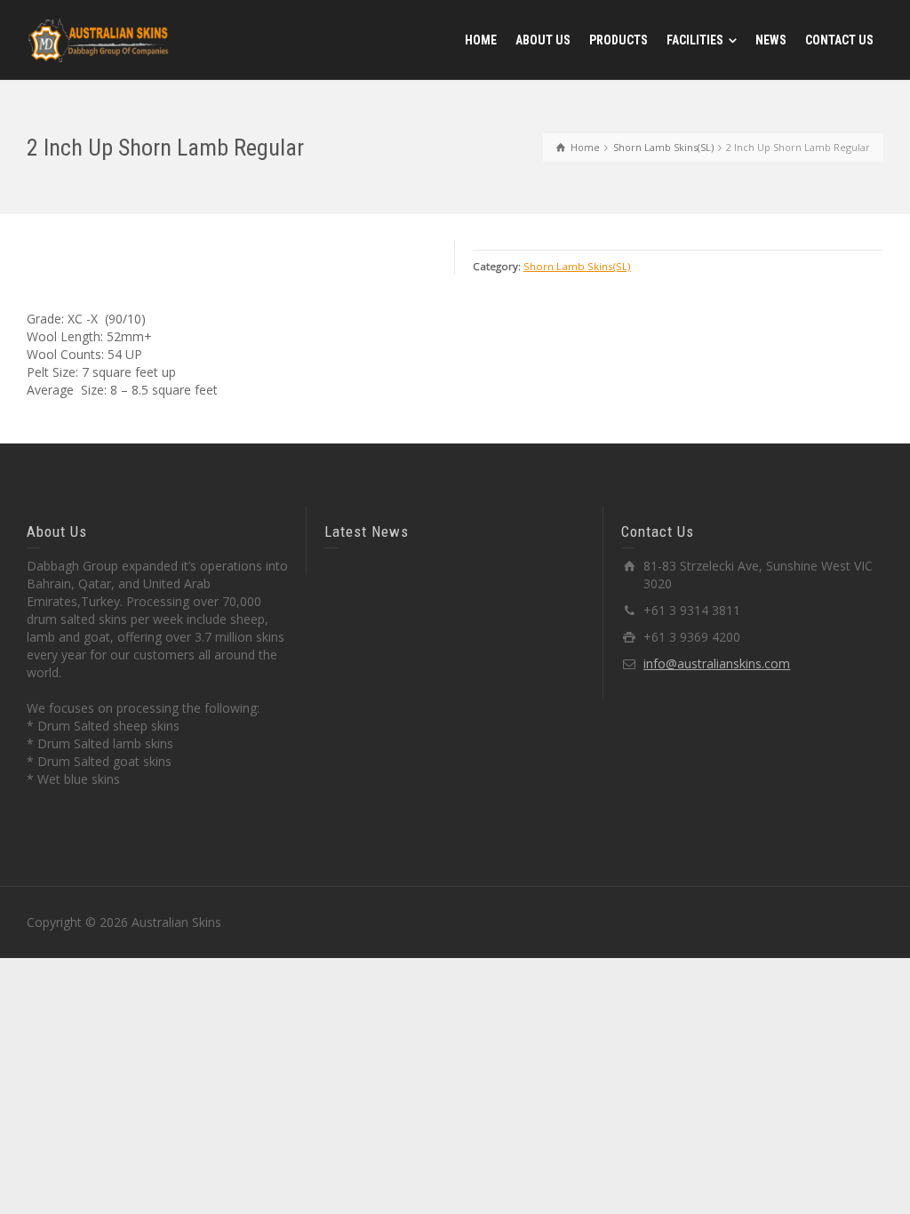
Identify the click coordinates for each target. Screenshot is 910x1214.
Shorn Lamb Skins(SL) (577, 266)
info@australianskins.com (716, 663)
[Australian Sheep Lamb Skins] (98, 38)
